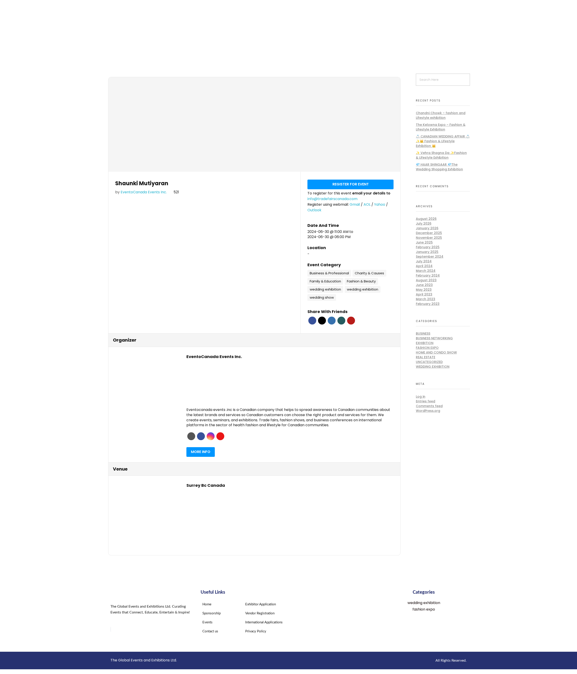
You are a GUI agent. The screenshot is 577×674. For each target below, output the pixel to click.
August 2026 (426, 218)
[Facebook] (110, 629)
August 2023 (426, 280)
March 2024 (425, 270)
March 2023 (425, 299)
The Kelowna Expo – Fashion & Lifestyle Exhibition (440, 127)
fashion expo (427, 347)
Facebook (312, 321)
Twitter (322, 321)
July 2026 (423, 223)
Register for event (350, 184)
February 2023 (428, 304)
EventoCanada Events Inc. (144, 192)
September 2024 (429, 256)
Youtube (220, 436)
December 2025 (429, 233)
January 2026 (427, 228)
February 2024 (428, 275)
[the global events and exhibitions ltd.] (170, 30)
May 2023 (424, 289)
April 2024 (424, 266)
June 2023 (424, 285)
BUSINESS (423, 333)
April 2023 (424, 294)
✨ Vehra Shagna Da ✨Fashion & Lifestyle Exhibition (441, 155)
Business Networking (434, 338)
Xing (341, 321)
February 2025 (428, 247)
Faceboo (201, 436)
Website (191, 436)
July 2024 (424, 261)
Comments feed (429, 406)
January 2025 (427, 252)
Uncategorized (429, 362)
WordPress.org (428, 410)
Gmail (355, 204)
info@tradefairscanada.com (332, 198)
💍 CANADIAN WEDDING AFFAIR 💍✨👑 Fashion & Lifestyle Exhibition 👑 (443, 141)
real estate (425, 357)
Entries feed (425, 401)
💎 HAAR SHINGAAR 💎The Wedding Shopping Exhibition (439, 166)
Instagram (211, 436)
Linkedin (332, 321)
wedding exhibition (432, 366)
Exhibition (424, 343)
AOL (367, 204)
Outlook (314, 210)
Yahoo (380, 204)
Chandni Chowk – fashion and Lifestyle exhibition (440, 115)
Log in (420, 396)
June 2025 (424, 242)
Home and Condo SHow (436, 352)
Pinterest (351, 321)
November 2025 (429, 237)
